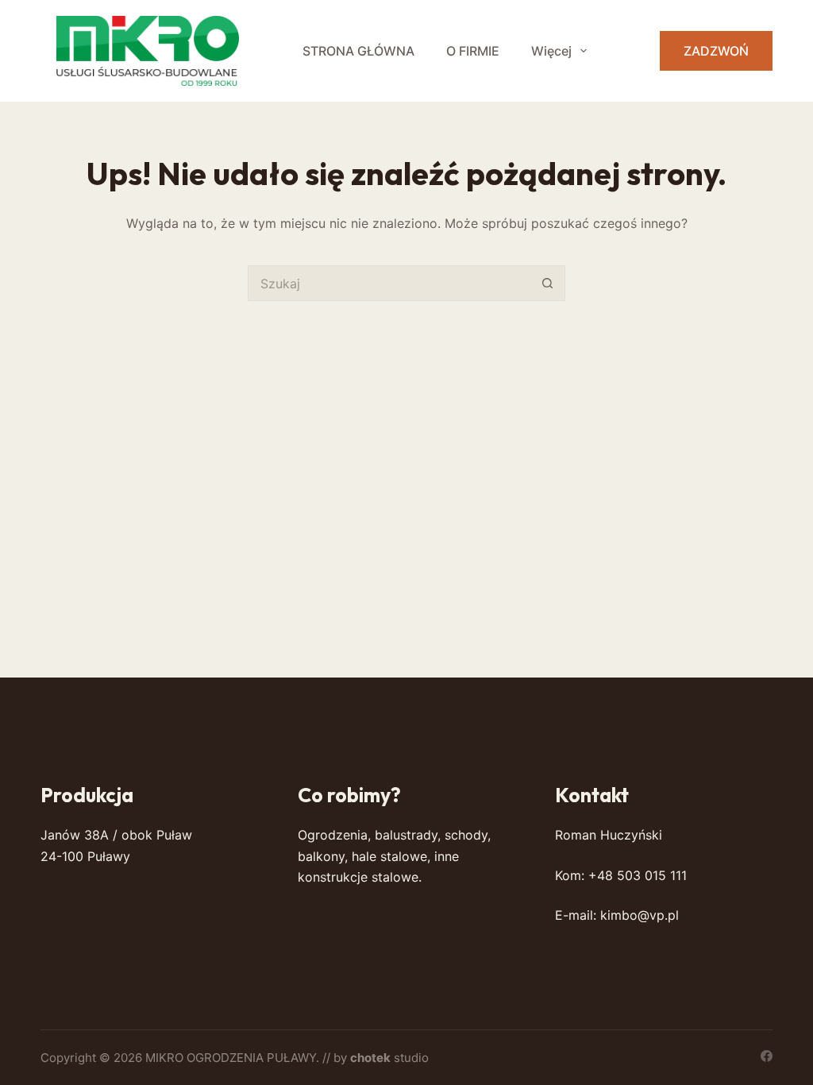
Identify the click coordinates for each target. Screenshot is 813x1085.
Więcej (551, 51)
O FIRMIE (472, 51)
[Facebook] (767, 1056)
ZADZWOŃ (716, 51)
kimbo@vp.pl (639, 915)
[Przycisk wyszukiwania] (547, 283)
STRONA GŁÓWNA (358, 51)
